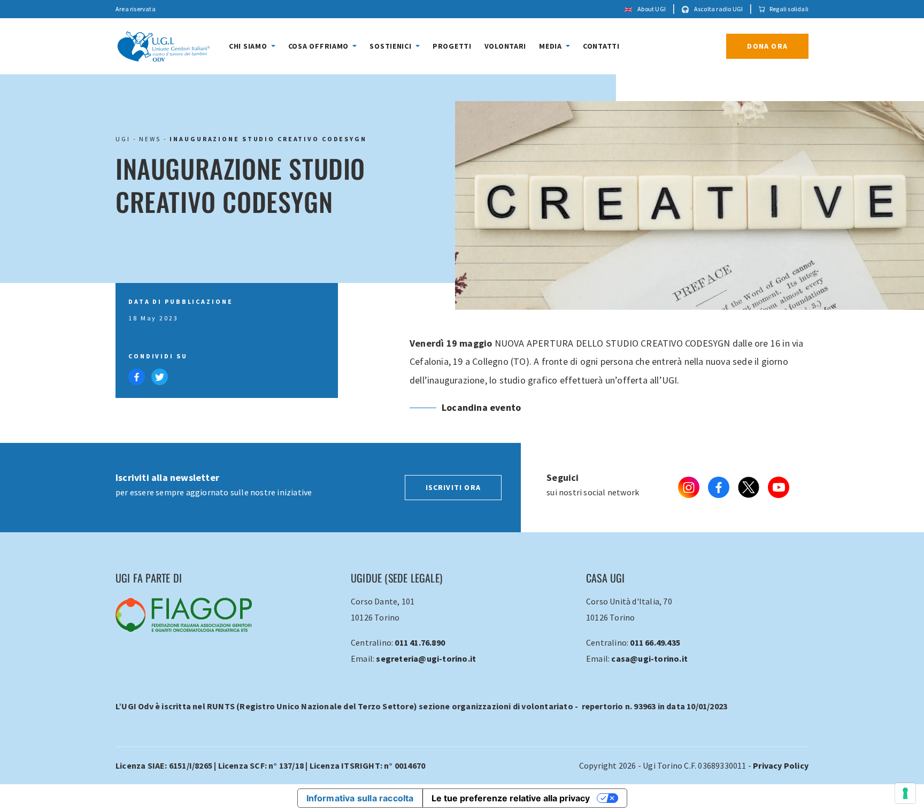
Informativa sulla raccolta (360, 798)
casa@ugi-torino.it (649, 658)
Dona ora (767, 46)
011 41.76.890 (420, 642)
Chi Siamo (249, 46)
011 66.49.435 (655, 642)
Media (551, 46)
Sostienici (391, 46)
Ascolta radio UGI (718, 9)
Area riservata (136, 9)
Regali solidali (788, 9)
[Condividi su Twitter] (159, 376)
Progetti (452, 46)
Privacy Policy (780, 765)
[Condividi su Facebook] (137, 376)
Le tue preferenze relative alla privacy (511, 798)
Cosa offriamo (319, 46)
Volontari (505, 46)
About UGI (651, 9)
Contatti (601, 46)
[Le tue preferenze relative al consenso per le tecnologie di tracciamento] (905, 793)
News (150, 139)
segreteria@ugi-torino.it (426, 658)
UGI (123, 139)
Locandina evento (481, 407)
